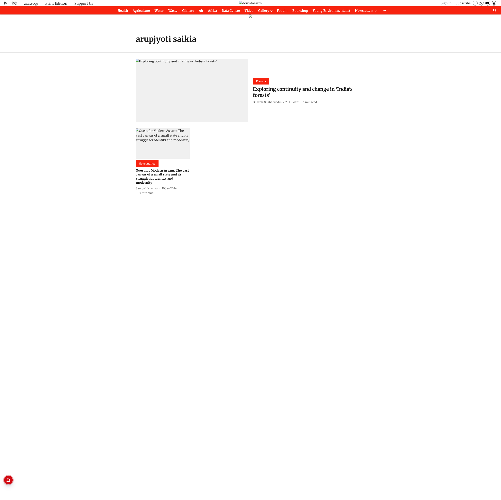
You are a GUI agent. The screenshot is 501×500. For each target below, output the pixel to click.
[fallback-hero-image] (192, 90)
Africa (212, 11)
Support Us (83, 3)
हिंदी (14, 3)
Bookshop (300, 11)
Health (123, 11)
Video (249, 11)
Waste (173, 11)
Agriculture (141, 11)
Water (159, 11)
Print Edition (56, 3)
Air (201, 11)
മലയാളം (31, 3)
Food (281, 11)
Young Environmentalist (331, 11)
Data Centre (231, 11)
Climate (188, 11)
